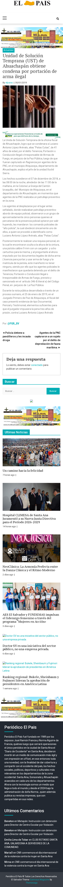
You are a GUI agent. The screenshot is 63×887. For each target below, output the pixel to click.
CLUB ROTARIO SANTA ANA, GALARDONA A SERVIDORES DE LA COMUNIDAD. (31, 843)
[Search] (57, 19)
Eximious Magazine (39, 879)
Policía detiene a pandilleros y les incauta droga (17, 336)
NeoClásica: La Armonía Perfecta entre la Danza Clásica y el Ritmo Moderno (30, 568)
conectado (37, 365)
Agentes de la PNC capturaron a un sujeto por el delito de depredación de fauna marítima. (47, 340)
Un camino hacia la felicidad (23, 470)
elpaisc (9, 82)
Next (58, 37)
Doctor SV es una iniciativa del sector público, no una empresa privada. (29, 647)
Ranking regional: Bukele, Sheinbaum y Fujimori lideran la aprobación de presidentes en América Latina (31, 680)
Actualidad (8, 50)
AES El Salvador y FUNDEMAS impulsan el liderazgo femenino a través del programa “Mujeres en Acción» (31, 618)
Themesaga (31, 883)
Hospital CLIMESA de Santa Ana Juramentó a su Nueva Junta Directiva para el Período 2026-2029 (29, 518)
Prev (4, 37)
